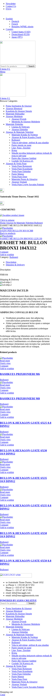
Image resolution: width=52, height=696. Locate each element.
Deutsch (15, 21)
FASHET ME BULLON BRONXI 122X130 (21, 238)
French (15, 24)
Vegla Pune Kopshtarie (22, 169)
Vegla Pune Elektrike (21, 171)
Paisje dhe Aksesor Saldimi (24, 158)
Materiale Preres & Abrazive (24, 179)
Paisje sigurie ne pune (21, 145)
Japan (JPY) (17, 37)
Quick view (5, 363)
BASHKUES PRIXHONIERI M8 (20, 398)
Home (3, 223)
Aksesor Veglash (19, 182)
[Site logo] (17, 63)
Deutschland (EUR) (21, 34)
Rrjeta (14, 150)
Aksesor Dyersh (19, 119)
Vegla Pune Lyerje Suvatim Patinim (28, 184)
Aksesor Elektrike (20, 129)
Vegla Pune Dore (19, 176)
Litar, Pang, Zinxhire (21, 148)
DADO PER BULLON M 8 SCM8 (16, 230)
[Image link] (16, 577)
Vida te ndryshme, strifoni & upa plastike (30, 142)
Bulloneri (16, 140)
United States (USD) (21, 32)
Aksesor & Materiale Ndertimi (20, 223)
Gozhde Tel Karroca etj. (23, 161)
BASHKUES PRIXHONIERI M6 (20, 374)
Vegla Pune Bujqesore (22, 166)
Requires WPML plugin (22, 26)
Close (2, 694)
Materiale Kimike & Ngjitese (25, 134)
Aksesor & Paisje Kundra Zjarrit (26, 137)
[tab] (29, 262)
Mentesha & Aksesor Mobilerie (26, 121)
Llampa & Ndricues (21, 127)
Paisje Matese (18, 174)
